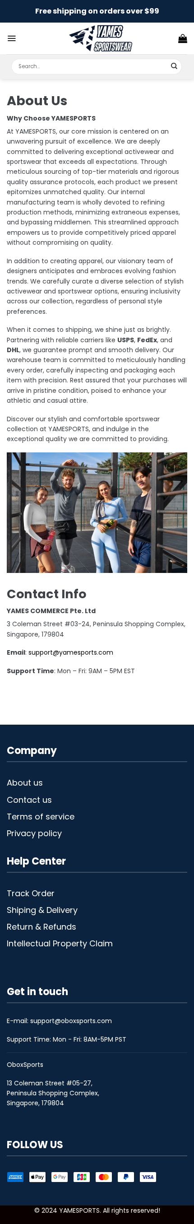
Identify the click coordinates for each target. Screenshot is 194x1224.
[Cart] (182, 38)
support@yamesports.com (70, 652)
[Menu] (11, 38)
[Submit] (174, 66)
